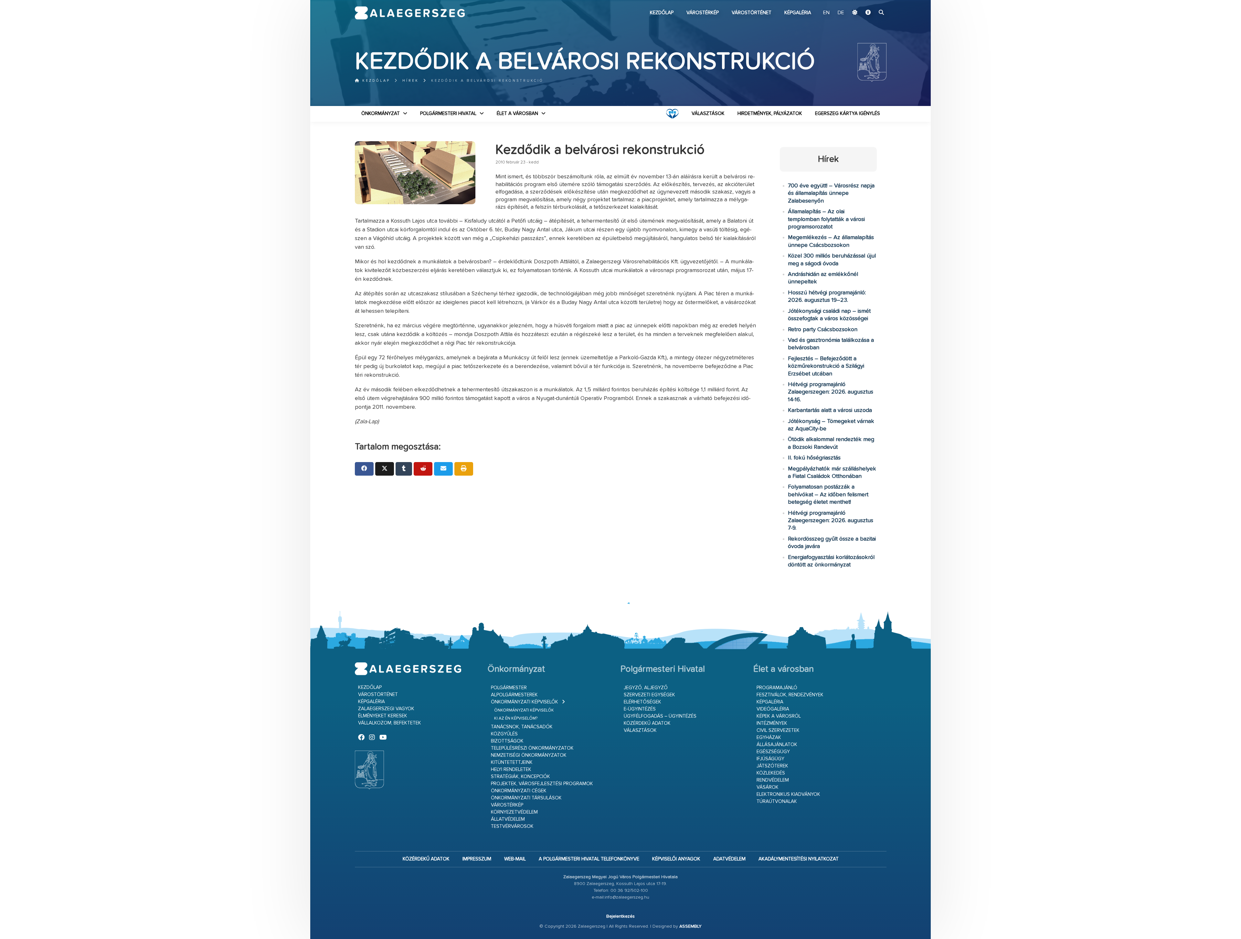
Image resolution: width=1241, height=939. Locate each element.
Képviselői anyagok (676, 859)
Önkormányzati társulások (526, 798)
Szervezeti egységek (649, 694)
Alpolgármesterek (514, 694)
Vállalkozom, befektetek (389, 723)
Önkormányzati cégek (518, 790)
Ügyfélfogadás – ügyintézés (660, 716)
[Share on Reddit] (423, 469)
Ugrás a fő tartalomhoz (870, 3)
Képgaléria (797, 12)
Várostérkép (702, 12)
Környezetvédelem (514, 812)
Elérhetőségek (642, 702)
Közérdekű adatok (647, 723)
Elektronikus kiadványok (788, 794)
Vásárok (768, 787)
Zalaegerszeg (410, 13)
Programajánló (777, 687)
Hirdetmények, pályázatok (769, 113)
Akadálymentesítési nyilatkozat (798, 859)
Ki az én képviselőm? (515, 718)
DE (841, 13)
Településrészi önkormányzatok (532, 748)
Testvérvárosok (512, 826)
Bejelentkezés (620, 916)
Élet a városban (517, 113)
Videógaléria (773, 709)
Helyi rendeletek (511, 769)
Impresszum (476, 859)
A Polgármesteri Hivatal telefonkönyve (589, 859)
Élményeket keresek (382, 715)
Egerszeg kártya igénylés (847, 113)
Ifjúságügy (770, 758)
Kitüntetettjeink (512, 762)
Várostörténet (751, 12)
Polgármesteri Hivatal (448, 113)
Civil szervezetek (778, 730)
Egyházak (769, 737)
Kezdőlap (662, 12)
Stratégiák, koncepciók (520, 776)
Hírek (410, 80)
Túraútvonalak (777, 801)
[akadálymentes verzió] (868, 13)
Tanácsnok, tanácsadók (522, 726)
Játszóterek (772, 766)
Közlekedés (771, 773)
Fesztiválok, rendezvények (790, 694)
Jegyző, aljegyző (646, 687)
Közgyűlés (504, 734)
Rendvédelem (773, 780)
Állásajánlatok (777, 744)
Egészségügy (773, 751)
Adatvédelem (729, 859)
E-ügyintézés (640, 709)
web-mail (515, 859)
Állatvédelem (508, 819)
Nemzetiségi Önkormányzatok (529, 755)
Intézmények (772, 723)
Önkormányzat (380, 113)
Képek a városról (779, 716)
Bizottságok (507, 741)
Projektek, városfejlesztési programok (542, 783)
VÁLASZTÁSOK (708, 113)
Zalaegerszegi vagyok (386, 708)
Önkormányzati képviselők (524, 702)
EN (826, 13)
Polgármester (509, 687)
